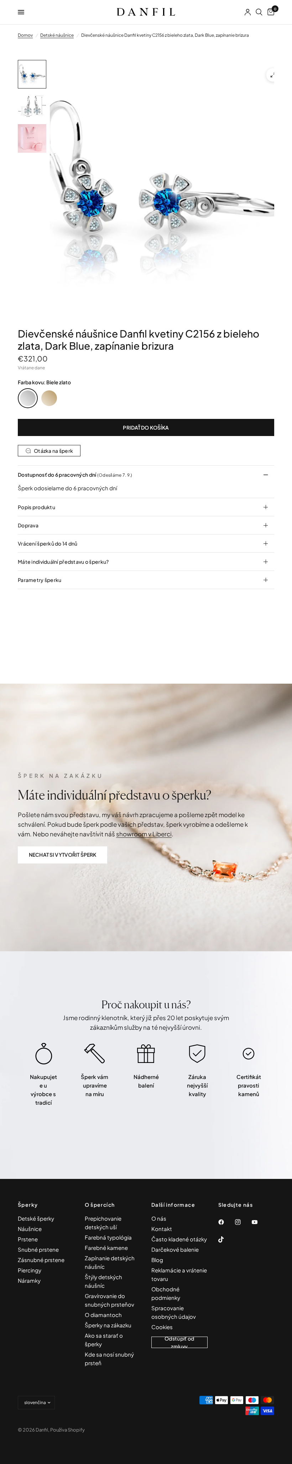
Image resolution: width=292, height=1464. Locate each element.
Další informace (173, 1204)
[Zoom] (273, 75)
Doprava (28, 525)
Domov (25, 35)
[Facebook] (226, 1222)
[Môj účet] (247, 12)
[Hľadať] (259, 12)
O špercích (100, 1204)
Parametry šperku (39, 580)
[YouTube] (259, 1222)
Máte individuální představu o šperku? (63, 561)
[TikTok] (226, 1239)
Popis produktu (36, 507)
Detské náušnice (57, 35)
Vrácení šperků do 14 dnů (48, 543)
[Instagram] (243, 1222)
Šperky (28, 1204)
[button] (62, 854)
